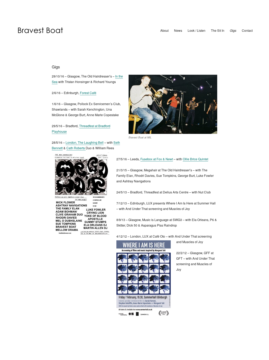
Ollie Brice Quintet (195, 159)
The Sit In (217, 30)
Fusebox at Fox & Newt (156, 159)
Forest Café (88, 92)
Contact (247, 30)
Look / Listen (196, 30)
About (164, 30)
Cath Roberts (76, 148)
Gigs (233, 30)
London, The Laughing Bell (85, 142)
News (178, 30)
